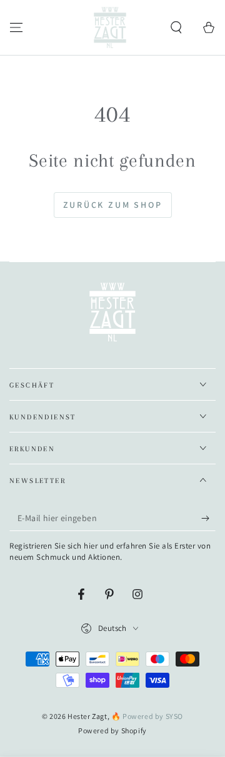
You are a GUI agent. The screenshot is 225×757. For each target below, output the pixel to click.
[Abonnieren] (208, 518)
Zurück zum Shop (112, 204)
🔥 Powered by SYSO (147, 716)
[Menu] (16, 27)
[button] (176, 27)
